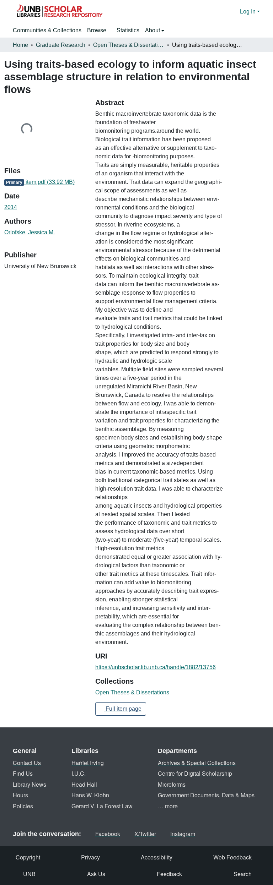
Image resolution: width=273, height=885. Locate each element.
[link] (45, 182)
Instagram (182, 834)
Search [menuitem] (243, 874)
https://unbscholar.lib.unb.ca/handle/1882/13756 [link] (155, 667)
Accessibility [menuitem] (156, 857)
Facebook (107, 834)
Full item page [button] (122, 709)
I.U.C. (78, 773)
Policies (23, 806)
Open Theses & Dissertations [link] (128, 45)
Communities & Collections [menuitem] (47, 30)
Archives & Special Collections (197, 763)
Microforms (172, 784)
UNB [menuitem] (29, 874)
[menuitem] (99, 30)
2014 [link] (10, 207)
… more (168, 806)
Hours (20, 795)
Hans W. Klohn (90, 795)
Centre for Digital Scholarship (195, 773)
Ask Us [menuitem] (96, 874)
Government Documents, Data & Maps (206, 795)
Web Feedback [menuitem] (232, 857)
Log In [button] (248, 12)
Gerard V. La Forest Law (102, 806)
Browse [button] (96, 30)
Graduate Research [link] (60, 45)
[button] (59, 12)
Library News (29, 784)
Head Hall (84, 784)
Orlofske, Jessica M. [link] (29, 232)
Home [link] (20, 45)
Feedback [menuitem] (169, 874)
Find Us (23, 773)
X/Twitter (145, 834)
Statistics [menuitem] (128, 30)
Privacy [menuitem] (90, 857)
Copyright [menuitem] (28, 857)
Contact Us (27, 763)
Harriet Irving (87, 763)
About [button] (153, 30)
